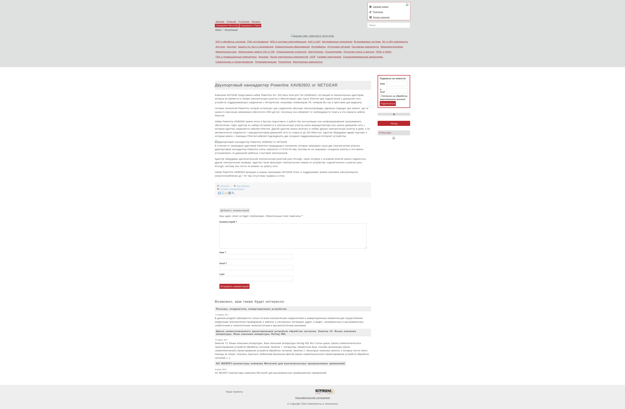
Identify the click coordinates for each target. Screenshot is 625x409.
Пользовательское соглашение (312, 397)
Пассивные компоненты (365, 46)
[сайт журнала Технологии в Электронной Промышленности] (275, 391)
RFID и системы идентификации (288, 41)
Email (223, 263)
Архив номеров (381, 17)
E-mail (382, 91)
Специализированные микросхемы (363, 56)
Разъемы (263, 56)
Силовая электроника (329, 56)
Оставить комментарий (232, 189)
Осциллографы (333, 51)
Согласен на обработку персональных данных (393, 98)
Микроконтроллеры (392, 46)
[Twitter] (223, 193)
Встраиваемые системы (367, 41)
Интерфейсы (318, 46)
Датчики (220, 46)
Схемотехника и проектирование (234, 61)
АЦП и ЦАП (314, 41)
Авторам (220, 21)
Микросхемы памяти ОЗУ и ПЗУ (256, 51)
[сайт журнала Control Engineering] (346, 391)
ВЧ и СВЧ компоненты (395, 41)
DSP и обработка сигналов (230, 41)
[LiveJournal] (233, 193)
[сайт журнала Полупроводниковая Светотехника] (299, 391)
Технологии (284, 61)
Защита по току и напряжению (256, 46)
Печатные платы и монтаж (358, 51)
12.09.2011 (225, 185)
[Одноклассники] (226, 193)
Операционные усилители (291, 51)
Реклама (255, 21)
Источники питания (338, 46)
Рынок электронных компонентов (289, 56)
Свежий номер (381, 7)
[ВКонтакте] (219, 193)
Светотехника (315, 51)
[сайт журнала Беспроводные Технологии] (325, 391)
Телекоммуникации (266, 61)
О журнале (243, 21)
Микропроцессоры (226, 51)
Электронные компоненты (308, 61)
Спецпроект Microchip (227, 25)
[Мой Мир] (229, 193)
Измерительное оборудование (292, 46)
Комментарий (228, 221)
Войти (218, 29)
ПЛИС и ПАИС (384, 51)
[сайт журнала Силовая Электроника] (254, 391)
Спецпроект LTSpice (250, 25)
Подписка (378, 12)
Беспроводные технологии (337, 41)
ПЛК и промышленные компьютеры (236, 56)
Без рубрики (243, 185)
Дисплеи (231, 46)
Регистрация (231, 29)
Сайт (222, 274)
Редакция (231, 21)
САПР (312, 56)
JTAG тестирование (258, 41)
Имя (382, 84)
